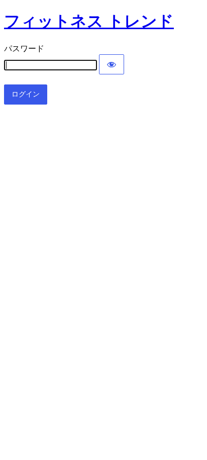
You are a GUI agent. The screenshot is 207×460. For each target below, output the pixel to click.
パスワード (24, 48)
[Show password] (111, 64)
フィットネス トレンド (89, 21)
